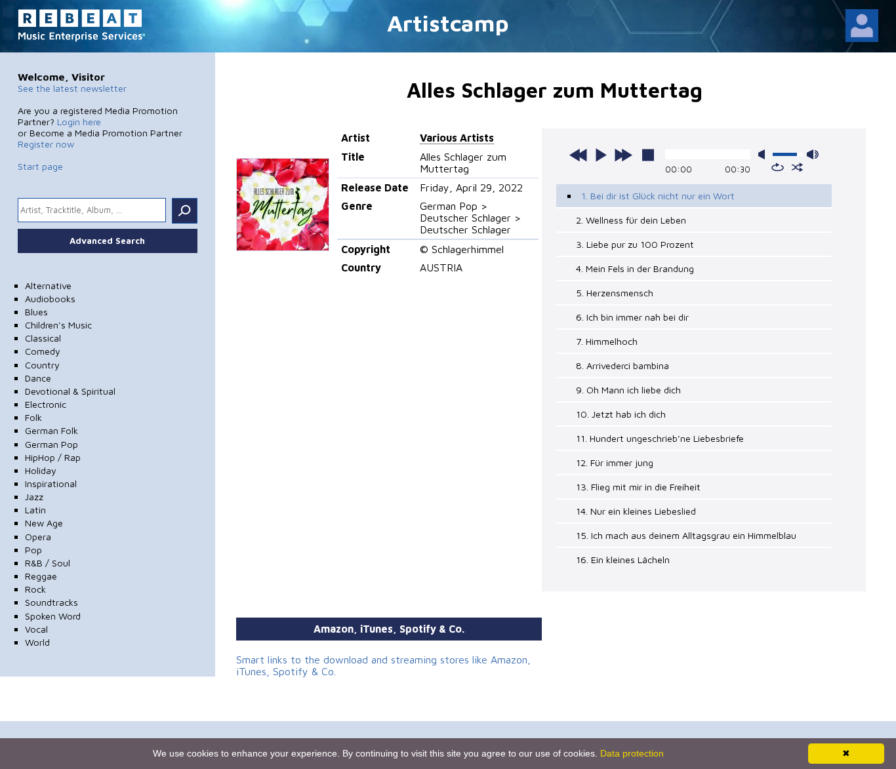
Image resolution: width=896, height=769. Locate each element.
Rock (35, 589)
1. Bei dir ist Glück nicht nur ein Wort (658, 195)
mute (764, 154)
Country (42, 364)
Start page (40, 166)
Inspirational (51, 483)
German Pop (51, 444)
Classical (43, 338)
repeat (777, 167)
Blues (36, 311)
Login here (79, 121)
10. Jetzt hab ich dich (621, 414)
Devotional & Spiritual (70, 391)
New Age (44, 522)
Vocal (36, 629)
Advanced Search (107, 240)
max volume (813, 154)
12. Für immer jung (614, 462)
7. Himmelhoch (607, 341)
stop (648, 155)
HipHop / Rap (53, 457)
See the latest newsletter (72, 88)
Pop (33, 549)
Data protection (632, 753)
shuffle (797, 167)
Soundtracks (51, 602)
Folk (33, 417)
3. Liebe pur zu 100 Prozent (635, 244)
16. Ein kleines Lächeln (623, 559)
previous (578, 155)
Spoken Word (53, 615)
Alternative (48, 285)
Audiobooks (50, 298)
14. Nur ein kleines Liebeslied (636, 511)
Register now (46, 143)
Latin (35, 509)
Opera (38, 536)
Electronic (45, 404)
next (623, 155)
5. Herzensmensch (614, 292)
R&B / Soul (47, 562)
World (37, 642)
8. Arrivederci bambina (622, 365)
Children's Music (58, 324)
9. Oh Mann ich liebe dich (628, 389)
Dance (38, 378)
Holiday (40, 470)
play (601, 155)
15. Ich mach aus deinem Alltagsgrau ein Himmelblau (686, 535)
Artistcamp (448, 22)
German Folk (51, 430)
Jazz (34, 496)
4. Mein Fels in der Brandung (635, 268)
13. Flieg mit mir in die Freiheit (638, 486)
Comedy (42, 351)
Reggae (41, 576)
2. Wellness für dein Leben (631, 220)
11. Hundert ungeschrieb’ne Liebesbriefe (660, 438)
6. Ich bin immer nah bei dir (632, 317)
